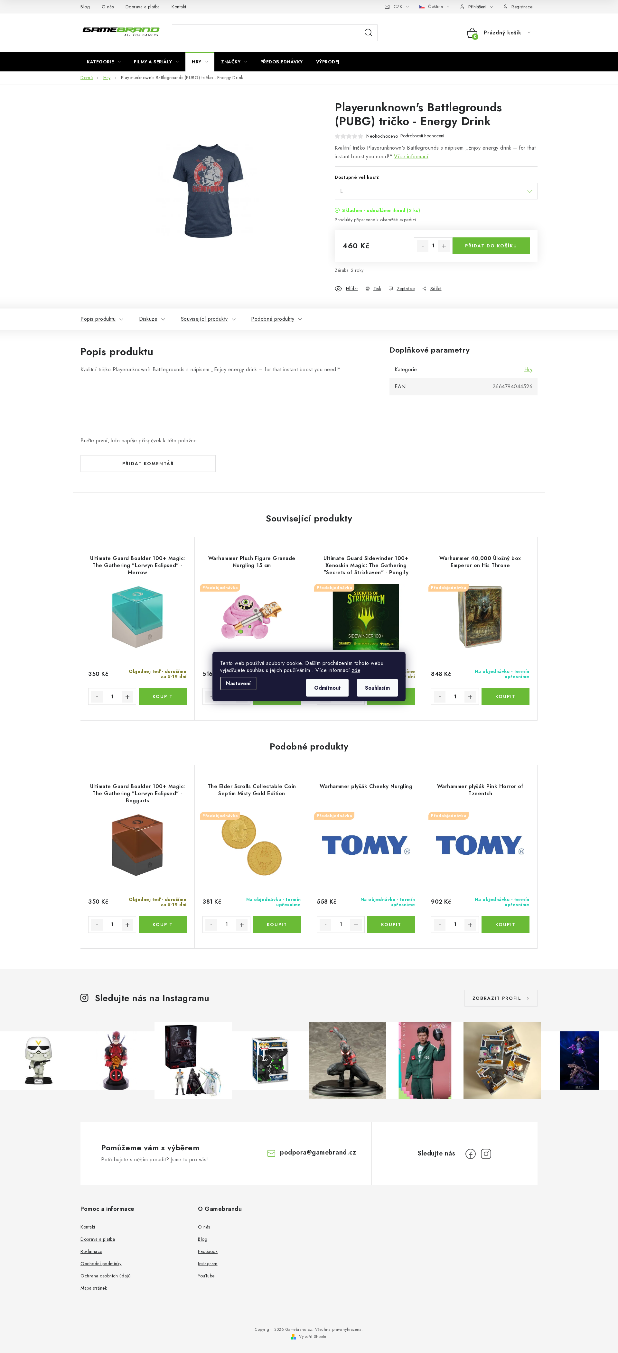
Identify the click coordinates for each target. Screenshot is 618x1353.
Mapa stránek (93, 1288)
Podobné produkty (272, 319)
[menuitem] (103, 61)
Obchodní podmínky (101, 1263)
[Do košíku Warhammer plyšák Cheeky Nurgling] (391, 924)
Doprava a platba (143, 7)
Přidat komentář (148, 463)
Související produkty (204, 319)
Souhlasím (377, 688)
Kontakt (179, 7)
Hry (528, 369)
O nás (108, 7)
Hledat (369, 32)
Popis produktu (98, 319)
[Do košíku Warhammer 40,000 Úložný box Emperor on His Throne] (505, 696)
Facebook (208, 1251)
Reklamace (91, 1251)
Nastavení (238, 683)
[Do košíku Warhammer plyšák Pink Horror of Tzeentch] (505, 924)
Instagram (208, 1263)
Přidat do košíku (491, 246)
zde (356, 670)
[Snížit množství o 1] (422, 246)
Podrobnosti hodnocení (422, 136)
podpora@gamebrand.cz (318, 1152)
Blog (85, 7)
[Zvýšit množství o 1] (444, 246)
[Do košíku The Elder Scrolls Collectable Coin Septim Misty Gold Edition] (277, 924)
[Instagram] (486, 1154)
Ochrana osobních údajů (105, 1276)
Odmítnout (327, 688)
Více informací (411, 156)
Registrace (521, 7)
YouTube (206, 1276)
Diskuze (148, 319)
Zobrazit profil (497, 998)
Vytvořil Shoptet (313, 1336)
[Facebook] (470, 1154)
